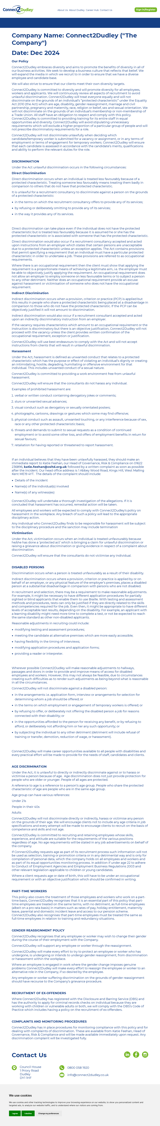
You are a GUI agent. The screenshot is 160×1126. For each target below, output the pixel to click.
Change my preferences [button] (48, 1113)
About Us (63, 10)
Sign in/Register (146, 9)
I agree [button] (15, 1113)
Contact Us (106, 10)
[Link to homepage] (18, 9)
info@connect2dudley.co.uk (88, 1075)
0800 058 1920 (78, 1067)
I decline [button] (28, 1113)
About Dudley (77, 10)
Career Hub (92, 10)
